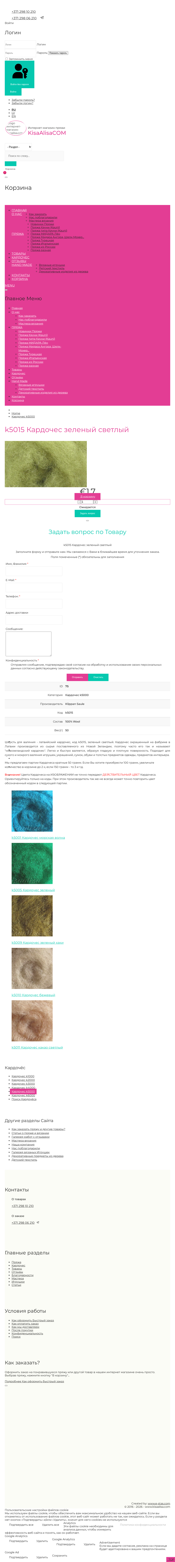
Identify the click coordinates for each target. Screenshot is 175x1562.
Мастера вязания (41, 220)
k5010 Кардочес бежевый (33, 995)
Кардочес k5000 (23, 1091)
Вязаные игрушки (52, 265)
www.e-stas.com (159, 1503)
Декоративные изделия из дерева (63, 271)
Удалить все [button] (50, 1524)
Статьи (16, 1285)
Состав (58, 721)
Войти (13, 91)
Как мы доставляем (25, 1327)
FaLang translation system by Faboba (17, 1055)
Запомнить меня (21, 59)
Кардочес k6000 (23, 1095)
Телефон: (13, 596)
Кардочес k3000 (23, 1083)
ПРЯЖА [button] (18, 234)
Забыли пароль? (23, 100)
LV (13, 113)
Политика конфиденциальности (143, 1524)
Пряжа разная (41, 250)
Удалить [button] (42, 1541)
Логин (41, 44)
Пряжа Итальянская (45, 243)
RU (14, 109)
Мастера (18, 1278)
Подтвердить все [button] (21, 1524)
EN (14, 116)
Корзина (20, 279)
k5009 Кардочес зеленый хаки (38, 943)
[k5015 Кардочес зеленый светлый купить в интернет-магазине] (46, 486)
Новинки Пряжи (42, 224)
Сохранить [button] (59, 1555)
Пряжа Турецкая (42, 240)
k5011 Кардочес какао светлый (37, 1047)
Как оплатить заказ (25, 1323)
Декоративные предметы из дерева (37, 1156)
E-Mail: (11, 580)
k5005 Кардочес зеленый (33, 890)
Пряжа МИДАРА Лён (45, 233)
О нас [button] (17, 214)
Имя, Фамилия (17, 563)
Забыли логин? (22, 103)
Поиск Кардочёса (24, 1099)
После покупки (22, 1330)
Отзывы (19, 261)
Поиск (16, 1336)
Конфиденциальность (22, 660)
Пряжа (16, 1262)
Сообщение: (14, 629)
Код (60, 712)
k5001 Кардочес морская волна (38, 838)
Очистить (98, 677)
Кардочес (20, 257)
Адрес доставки (17, 612)
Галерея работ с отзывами (31, 1136)
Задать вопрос (87, 513)
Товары (19, 254)
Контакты (21, 275)
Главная (19, 210)
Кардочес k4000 (23, 1087)
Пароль (42, 52)
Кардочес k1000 (23, 1076)
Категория (55, 695)
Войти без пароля (19, 84)
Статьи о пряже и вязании (30, 1133)
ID (61, 686)
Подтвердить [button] (18, 1541)
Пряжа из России (43, 246)
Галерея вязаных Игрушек (31, 1152)
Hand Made (22, 265)
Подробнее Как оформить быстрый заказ (34, 1381)
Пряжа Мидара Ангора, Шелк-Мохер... (57, 237)
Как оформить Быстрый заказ (33, 1320)
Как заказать (38, 214)
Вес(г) (58, 730)
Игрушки (18, 1281)
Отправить (77, 677)
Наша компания (23, 1144)
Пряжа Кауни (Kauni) (45, 227)
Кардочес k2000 (23, 1080)
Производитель (51, 704)
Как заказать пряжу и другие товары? (38, 1129)
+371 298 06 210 (24, 18)
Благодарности (22, 1275)
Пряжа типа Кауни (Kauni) (49, 230)
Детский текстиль (51, 268)
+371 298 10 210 (24, 12)
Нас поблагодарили (43, 217)
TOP (171, 1559)
